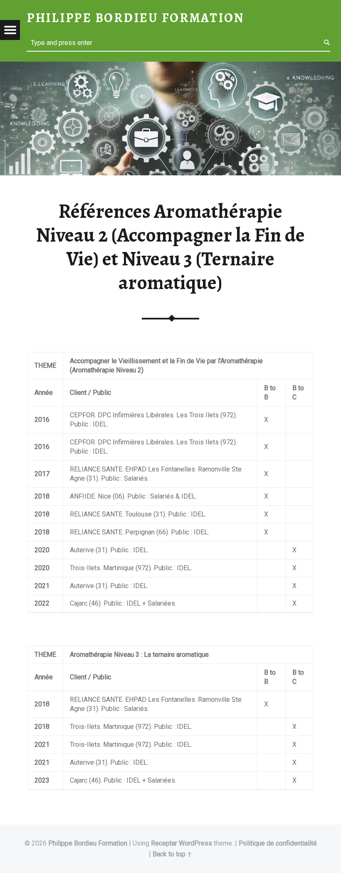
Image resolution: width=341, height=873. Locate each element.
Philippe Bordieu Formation (87, 843)
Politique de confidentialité (278, 843)
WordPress (195, 843)
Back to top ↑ (172, 854)
